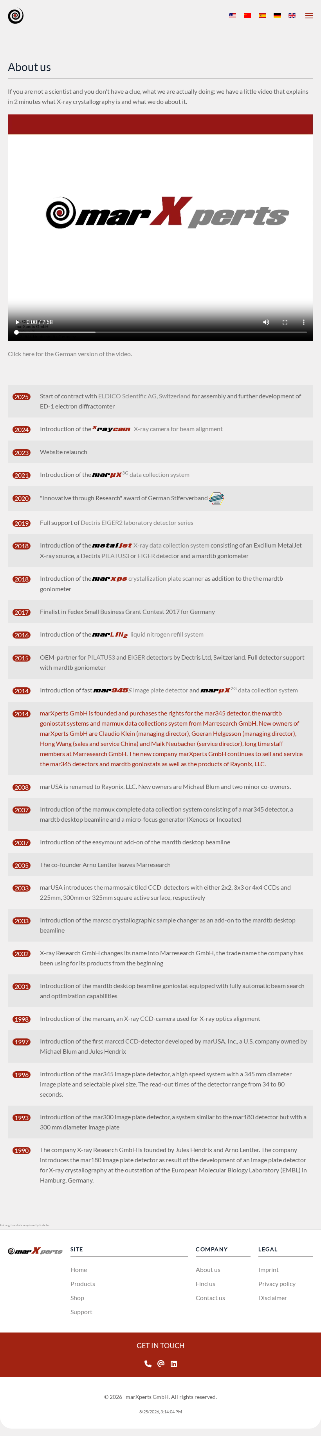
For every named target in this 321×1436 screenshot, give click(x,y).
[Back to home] (15, 15)
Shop (77, 1297)
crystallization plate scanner (148, 578)
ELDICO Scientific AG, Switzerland (144, 396)
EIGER (146, 555)
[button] (309, 15)
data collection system (140, 474)
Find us (205, 1283)
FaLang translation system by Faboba (24, 1225)
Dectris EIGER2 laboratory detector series (137, 522)
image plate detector (141, 690)
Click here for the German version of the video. (70, 353)
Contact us (210, 1297)
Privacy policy (277, 1283)
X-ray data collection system (150, 545)
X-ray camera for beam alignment (157, 428)
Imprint (268, 1269)
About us (208, 1269)
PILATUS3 (115, 555)
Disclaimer (272, 1297)
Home (78, 1269)
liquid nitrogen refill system (148, 634)
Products (82, 1283)
